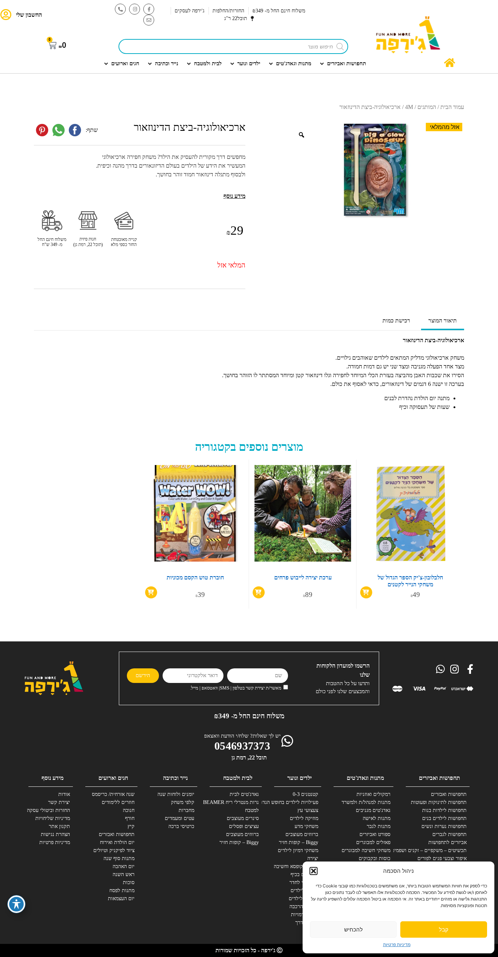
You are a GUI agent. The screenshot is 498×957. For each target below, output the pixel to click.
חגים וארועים (113, 778)
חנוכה (129, 810)
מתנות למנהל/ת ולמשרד (366, 802)
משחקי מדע (306, 826)
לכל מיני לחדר (303, 882)
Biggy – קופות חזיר (298, 842)
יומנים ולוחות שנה (175, 794)
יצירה (312, 858)
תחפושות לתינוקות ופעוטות (440, 802)
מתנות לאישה (376, 818)
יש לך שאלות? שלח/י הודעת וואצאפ (242, 736)
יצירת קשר (59, 802)
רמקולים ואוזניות (373, 794)
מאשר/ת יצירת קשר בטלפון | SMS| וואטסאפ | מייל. (235, 688)
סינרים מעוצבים (243, 818)
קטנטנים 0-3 (305, 794)
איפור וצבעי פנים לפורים (442, 858)
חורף (130, 818)
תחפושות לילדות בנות (444, 810)
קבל (443, 929)
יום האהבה (124, 866)
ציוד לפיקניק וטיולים (114, 850)
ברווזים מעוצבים (301, 834)
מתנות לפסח (122, 890)
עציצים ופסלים (244, 826)
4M (409, 107)
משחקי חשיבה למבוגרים (366, 850)
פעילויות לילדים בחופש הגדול (291, 802)
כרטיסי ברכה (181, 826)
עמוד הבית (452, 107)
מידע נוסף (52, 778)
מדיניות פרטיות (397, 944)
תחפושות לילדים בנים (444, 818)
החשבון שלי (29, 15)
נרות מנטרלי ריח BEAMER (232, 802)
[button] (313, 871)
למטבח (252, 810)
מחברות (186, 810)
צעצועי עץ (307, 810)
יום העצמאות (121, 898)
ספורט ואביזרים (374, 834)
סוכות (129, 882)
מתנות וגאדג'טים (365, 778)
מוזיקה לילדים (304, 818)
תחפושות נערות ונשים (444, 826)
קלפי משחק (182, 802)
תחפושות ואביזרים (439, 778)
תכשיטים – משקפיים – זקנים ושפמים (440, 850)
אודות (64, 794)
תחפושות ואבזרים (449, 794)
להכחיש (353, 929)
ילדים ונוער (299, 778)
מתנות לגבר (378, 826)
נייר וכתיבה (175, 778)
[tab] (442, 321)
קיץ (131, 826)
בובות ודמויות (304, 914)
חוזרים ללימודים (118, 802)
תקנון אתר (59, 826)
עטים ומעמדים (179, 818)
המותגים (426, 107)
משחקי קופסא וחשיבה (296, 866)
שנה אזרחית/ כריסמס (113, 794)
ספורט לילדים (304, 890)
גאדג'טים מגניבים (373, 810)
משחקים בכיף (304, 874)
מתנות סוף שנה (119, 858)
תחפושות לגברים (449, 834)
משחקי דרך (306, 922)
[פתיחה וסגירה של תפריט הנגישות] (16, 904)
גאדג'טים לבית (244, 794)
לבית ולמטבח (237, 778)
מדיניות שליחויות (52, 818)
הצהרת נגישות (55, 834)
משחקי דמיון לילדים (298, 850)
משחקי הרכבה (303, 906)
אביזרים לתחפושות (447, 842)
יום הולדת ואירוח (117, 842)
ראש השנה (124, 874)
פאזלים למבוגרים (373, 842)
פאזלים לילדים (303, 898)
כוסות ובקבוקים (374, 858)
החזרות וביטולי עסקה (48, 810)
